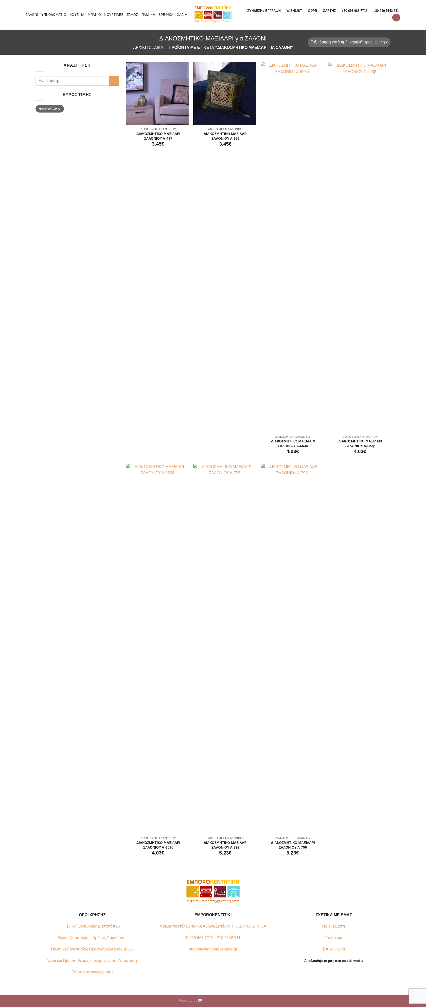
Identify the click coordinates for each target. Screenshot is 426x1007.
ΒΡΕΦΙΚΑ (166, 15)
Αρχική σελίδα (148, 47)
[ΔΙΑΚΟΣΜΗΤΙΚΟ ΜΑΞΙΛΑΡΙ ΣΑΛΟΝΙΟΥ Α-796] (292, 649)
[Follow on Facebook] (325, 972)
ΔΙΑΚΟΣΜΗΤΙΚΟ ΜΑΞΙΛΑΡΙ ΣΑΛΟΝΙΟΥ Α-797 (226, 845)
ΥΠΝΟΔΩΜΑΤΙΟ (53, 15)
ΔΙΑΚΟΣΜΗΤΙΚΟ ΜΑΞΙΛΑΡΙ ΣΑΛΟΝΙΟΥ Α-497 (158, 136)
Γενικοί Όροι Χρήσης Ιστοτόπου (92, 926)
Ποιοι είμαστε (333, 926)
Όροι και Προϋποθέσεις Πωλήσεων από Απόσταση (92, 960)
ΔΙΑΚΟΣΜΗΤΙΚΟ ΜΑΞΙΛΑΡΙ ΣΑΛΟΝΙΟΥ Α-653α (293, 443)
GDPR (312, 11)
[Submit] (114, 81)
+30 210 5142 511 (386, 11)
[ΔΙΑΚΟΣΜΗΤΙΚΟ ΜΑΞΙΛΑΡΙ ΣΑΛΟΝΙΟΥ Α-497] (157, 93)
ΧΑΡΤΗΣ (329, 11)
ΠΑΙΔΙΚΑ (148, 15)
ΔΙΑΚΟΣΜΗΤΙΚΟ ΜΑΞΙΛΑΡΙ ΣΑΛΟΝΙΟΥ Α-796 (293, 845)
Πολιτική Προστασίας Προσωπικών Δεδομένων (92, 949)
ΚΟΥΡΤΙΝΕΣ (113, 15)
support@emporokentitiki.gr (213, 949)
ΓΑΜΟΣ (132, 15)
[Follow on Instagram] (331, 972)
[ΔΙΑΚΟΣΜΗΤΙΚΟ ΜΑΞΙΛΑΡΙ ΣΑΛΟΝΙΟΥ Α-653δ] (157, 649)
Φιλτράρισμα (49, 109)
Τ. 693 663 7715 (199, 938)
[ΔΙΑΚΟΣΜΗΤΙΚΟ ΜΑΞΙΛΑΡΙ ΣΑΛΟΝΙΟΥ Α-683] (224, 93)
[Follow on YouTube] (343, 972)
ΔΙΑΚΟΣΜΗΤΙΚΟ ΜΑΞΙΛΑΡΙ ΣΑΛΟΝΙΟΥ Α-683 (226, 136)
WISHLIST (294, 11)
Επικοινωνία (334, 949)
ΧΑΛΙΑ (182, 15)
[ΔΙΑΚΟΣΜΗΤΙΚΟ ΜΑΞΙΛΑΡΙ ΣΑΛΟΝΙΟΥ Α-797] (224, 649)
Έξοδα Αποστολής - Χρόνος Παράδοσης (92, 938)
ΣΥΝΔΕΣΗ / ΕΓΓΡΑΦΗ (264, 11)
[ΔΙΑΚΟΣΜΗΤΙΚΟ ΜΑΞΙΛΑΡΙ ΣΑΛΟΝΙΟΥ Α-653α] (292, 247)
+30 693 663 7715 (354, 11)
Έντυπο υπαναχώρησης (92, 972)
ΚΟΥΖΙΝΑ (77, 15)
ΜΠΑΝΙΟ (94, 15)
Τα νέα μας (334, 938)
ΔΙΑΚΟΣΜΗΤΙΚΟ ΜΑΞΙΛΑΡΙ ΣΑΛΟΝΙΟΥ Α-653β (360, 443)
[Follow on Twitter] (337, 972)
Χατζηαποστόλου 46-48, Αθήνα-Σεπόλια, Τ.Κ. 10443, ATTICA (213, 926)
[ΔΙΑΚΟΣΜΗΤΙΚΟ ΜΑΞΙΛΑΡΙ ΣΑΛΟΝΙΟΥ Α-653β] (359, 247)
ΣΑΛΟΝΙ (32, 15)
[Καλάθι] (396, 18)
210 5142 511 (229, 938)
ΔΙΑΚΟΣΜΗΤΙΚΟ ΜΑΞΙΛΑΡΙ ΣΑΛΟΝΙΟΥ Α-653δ (158, 845)
